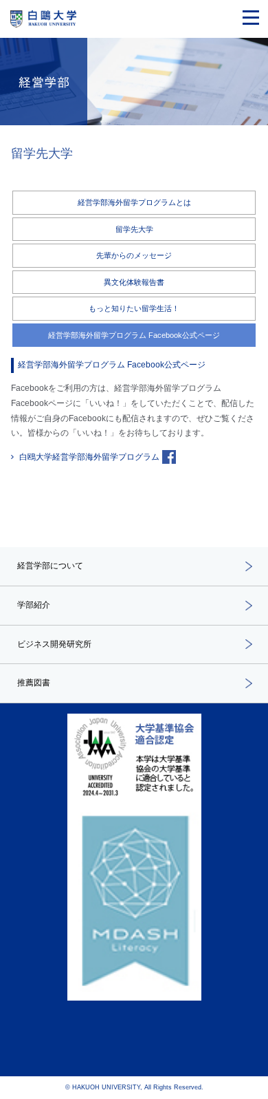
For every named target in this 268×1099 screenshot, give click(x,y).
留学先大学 (134, 229)
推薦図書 (33, 682)
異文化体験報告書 (134, 282)
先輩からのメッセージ (134, 255)
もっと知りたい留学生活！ (134, 308)
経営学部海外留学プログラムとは (134, 202)
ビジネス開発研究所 (54, 644)
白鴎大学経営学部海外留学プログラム (89, 457)
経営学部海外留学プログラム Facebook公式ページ (134, 335)
